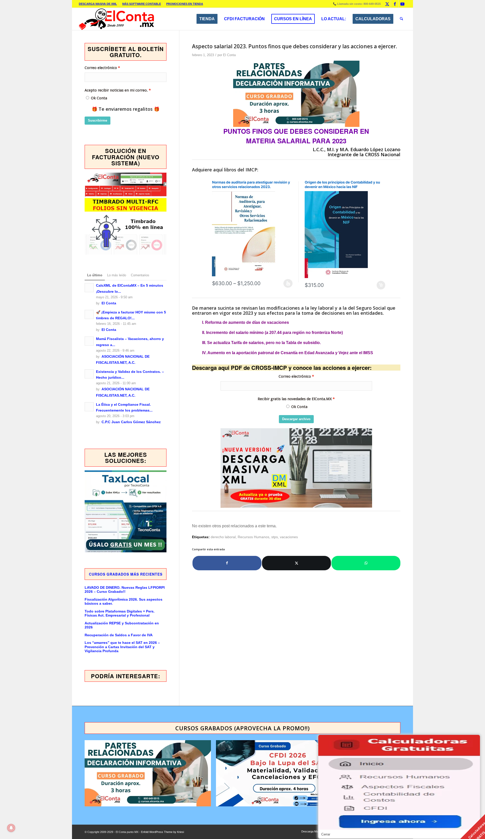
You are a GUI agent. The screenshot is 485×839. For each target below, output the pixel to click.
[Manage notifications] (11, 828)
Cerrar (325, 834)
